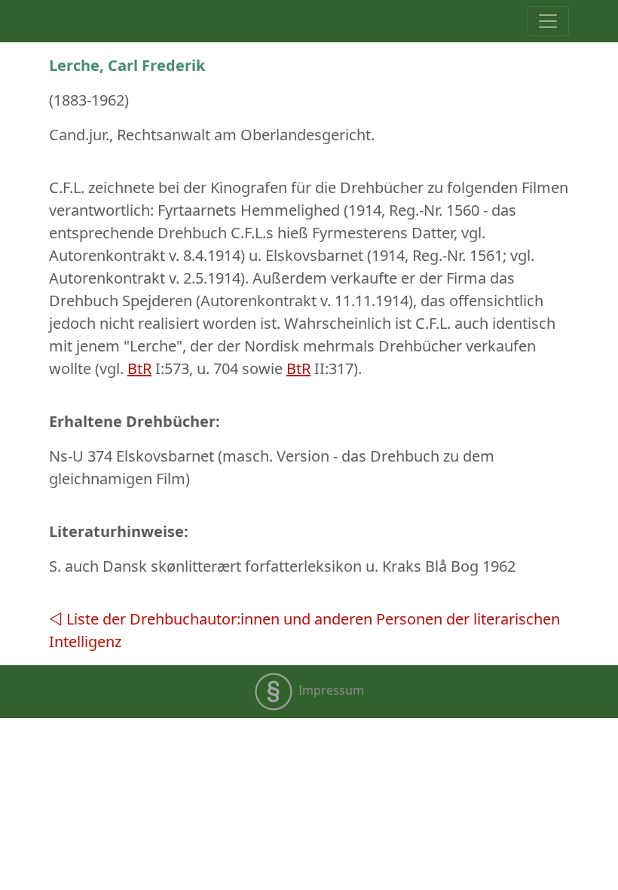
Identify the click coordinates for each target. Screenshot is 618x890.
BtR (139, 368)
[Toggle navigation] (548, 21)
